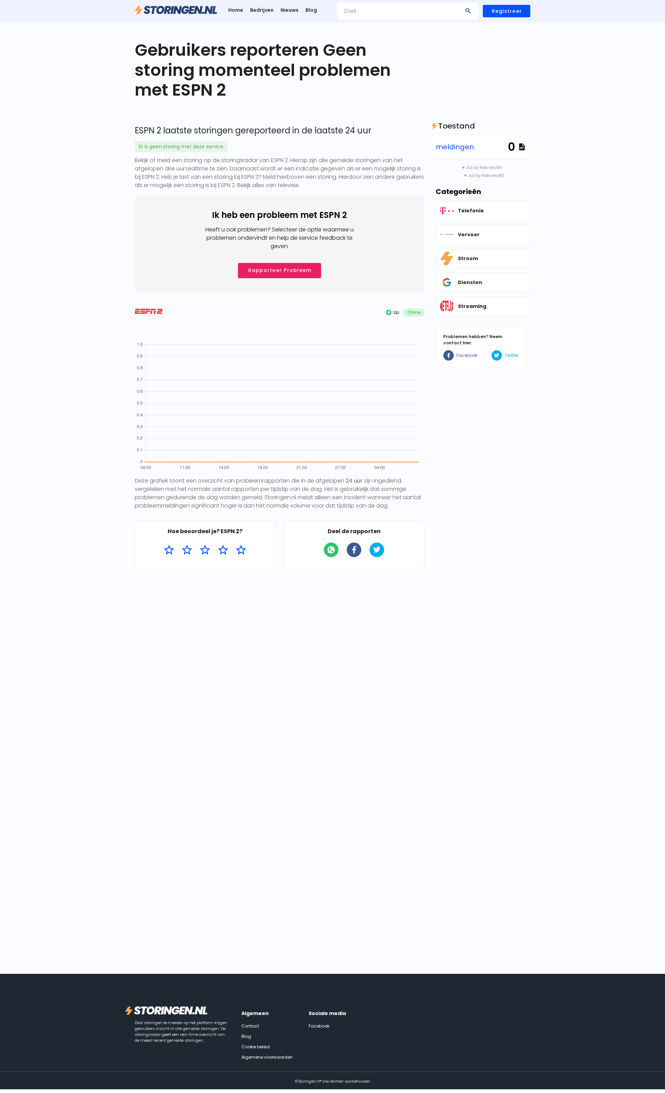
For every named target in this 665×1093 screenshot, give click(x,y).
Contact (250, 1026)
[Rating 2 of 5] (187, 550)
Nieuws (290, 10)
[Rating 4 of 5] (223, 550)
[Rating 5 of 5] (241, 550)
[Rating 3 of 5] (205, 550)
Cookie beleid (255, 1047)
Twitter (511, 355)
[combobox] (408, 11)
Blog (311, 10)
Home (235, 10)
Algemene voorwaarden (267, 1057)
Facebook (466, 355)
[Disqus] (280, 663)
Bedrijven (262, 10)
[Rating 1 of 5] (169, 550)
